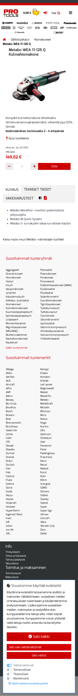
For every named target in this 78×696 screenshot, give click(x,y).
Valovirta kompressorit (53, 327)
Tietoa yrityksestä (15, 556)
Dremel (10, 457)
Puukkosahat (47, 289)
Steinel (44, 503)
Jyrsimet (11, 293)
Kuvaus (12, 189)
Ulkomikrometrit (49, 319)
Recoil (43, 464)
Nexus (43, 419)
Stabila (44, 495)
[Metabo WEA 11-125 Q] (39, 85)
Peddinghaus (47, 453)
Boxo (8, 419)
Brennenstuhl (13, 422)
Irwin (8, 518)
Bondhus (11, 407)
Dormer (10, 453)
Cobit (8, 438)
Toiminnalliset (22, 670)
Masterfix (45, 396)
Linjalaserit (12, 319)
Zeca (43, 529)
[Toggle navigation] (70, 13)
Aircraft (10, 384)
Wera (43, 522)
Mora (43, 415)
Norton (44, 426)
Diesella (10, 449)
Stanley (44, 499)
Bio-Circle (11, 403)
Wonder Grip (47, 526)
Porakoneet (46, 277)
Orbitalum (46, 438)
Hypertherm (13, 510)
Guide (9, 491)
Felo (8, 472)
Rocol (43, 472)
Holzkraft (11, 503)
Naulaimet (11, 342)
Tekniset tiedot (37, 189)
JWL (8, 533)
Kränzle (44, 380)
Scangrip (45, 484)
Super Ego (46, 510)
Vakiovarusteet (19, 198)
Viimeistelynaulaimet (52, 331)
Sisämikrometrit (49, 296)
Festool (10, 476)
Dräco (9, 461)
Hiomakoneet (43, 39)
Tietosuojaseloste (15, 559)
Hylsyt (9, 281)
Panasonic (46, 445)
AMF (8, 392)
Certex (9, 434)
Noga (43, 422)
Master (44, 392)
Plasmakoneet (48, 274)
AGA (8, 380)
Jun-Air (10, 529)
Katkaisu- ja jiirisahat (17, 300)
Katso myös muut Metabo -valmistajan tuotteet (33, 239)
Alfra (8, 388)
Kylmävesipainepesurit (18, 316)
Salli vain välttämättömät (25, 647)
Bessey (10, 400)
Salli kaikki (41, 636)
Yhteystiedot (12, 552)
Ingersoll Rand (14, 514)
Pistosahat (46, 270)
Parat (43, 449)
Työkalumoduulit (49, 308)
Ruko (43, 476)
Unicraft (45, 518)
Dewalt (9, 445)
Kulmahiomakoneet (17, 308)
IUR (7, 522)
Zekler (43, 533)
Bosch (9, 411)
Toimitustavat (13, 573)
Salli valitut (39, 655)
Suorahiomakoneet (51, 300)
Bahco (9, 396)
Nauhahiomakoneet (17, 338)
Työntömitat (47, 316)
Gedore (10, 484)
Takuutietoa (11, 563)
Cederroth (11, 430)
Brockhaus (12, 426)
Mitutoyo (45, 411)
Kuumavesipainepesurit (19, 312)
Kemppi (44, 369)
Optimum (45, 434)
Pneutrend (46, 457)
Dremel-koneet (14, 274)
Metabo (44, 400)
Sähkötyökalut (20, 39)
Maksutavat (12, 577)
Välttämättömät (23, 665)
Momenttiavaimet (16, 323)
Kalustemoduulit (15, 296)
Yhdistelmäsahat (49, 338)
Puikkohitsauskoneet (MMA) (56, 285)
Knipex (44, 373)
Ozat (42, 442)
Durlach (10, 464)
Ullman (44, 514)
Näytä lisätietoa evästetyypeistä (29, 683)
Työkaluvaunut (48, 312)
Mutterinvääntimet (16, 335)
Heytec (10, 499)
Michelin (45, 407)
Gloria (9, 487)
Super (43, 506)
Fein (8, 468)
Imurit (9, 285)
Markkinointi (21, 678)
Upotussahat (47, 323)
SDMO (43, 487)
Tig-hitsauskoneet (50, 304)
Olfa (42, 430)
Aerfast (10, 377)
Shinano (44, 491)
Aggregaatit (12, 270)
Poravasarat (47, 281)
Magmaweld (47, 388)
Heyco (9, 495)
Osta (54, 166)
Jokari (9, 526)
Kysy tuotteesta (18, 138)
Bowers (10, 415)
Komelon (45, 377)
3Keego (10, 369)
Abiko (9, 373)
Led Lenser (46, 384)
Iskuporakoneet (14, 289)
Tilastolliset (20, 674)
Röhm (43, 480)
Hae (54, 13)
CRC (8, 442)
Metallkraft (46, 403)
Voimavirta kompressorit (54, 335)
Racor (43, 461)
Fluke (9, 480)
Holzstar (10, 506)
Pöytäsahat (46, 293)
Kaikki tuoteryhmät (16, 348)
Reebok (44, 468)
